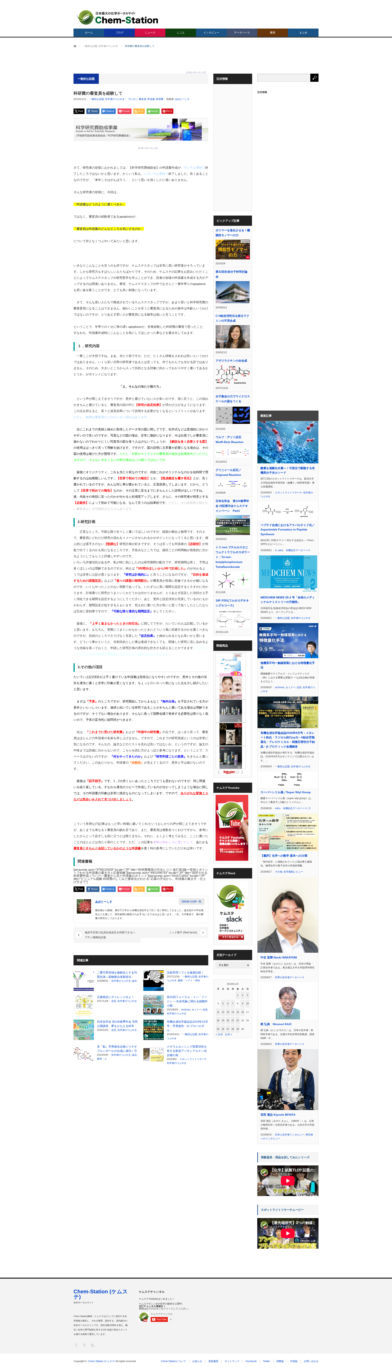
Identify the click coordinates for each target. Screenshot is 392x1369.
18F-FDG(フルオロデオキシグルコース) (232, 603)
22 (237, 1020)
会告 (113, 1001)
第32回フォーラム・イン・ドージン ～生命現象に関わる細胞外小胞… (187, 1001)
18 (218, 1020)
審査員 (142, 99)
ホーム (89, 32)
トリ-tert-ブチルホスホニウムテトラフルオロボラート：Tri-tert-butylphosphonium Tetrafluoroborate (233, 557)
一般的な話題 (96, 99)
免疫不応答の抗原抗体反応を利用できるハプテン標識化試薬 (110, 935)
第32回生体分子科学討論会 (231, 274)
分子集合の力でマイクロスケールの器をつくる (233, 399)
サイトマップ (232, 1361)
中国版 (293, 1361)
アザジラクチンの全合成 (231, 360)
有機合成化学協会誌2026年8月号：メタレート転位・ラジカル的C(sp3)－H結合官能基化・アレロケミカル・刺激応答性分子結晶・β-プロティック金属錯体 (288, 739)
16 (242, 1012)
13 (228, 1012)
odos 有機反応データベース (294, 550)
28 (233, 1029)
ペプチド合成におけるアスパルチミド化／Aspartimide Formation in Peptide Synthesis (288, 529)
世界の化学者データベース (289, 977)
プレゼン (133, 99)
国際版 (280, 1361)
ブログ (120, 32)
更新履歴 (213, 1361)
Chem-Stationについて (173, 1361)
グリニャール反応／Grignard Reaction (228, 472)
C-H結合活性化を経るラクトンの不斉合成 (232, 318)
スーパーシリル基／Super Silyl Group (286, 792)
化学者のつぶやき (115, 99)
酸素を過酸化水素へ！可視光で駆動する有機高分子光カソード (288, 470)
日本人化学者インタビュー (289, 1134)
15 (237, 1012)
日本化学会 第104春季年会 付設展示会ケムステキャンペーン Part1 (232, 505)
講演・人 (102, 1058)
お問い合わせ (311, 1361)
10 (247, 1003)
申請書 (151, 99)
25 (218, 1029)
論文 (134, 980)
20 (228, 1020)
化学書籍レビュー (293, 871)
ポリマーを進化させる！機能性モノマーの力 (233, 233)
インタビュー (211, 32)
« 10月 (219, 1034)
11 (218, 1012)
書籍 (272, 32)
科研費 (159, 99)
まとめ (303, 32)
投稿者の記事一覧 (191, 901)
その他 (278, 871)
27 (228, 1029)
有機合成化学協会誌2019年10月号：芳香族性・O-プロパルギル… (187, 1026)
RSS (92, 1345)
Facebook (251, 1361)
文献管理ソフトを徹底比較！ (185, 972)
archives (185, 1009)
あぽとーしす (182, 99)
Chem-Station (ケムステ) (101, 1294)
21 (233, 1020)
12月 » (228, 1034)
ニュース (150, 32)
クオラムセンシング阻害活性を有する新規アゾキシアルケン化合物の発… (187, 1051)
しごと (181, 32)
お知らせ (197, 1361)
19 (223, 1020)
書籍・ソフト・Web (189, 980)
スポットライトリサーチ (193, 1059)
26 (223, 1029)
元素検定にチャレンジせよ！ (115, 997)
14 (233, 1012)
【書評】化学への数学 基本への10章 (284, 855)
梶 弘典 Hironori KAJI (276, 1024)
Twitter (266, 1361)
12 (223, 1012)
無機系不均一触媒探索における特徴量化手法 (288, 665)
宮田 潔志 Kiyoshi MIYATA (278, 1114)
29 (237, 1029)
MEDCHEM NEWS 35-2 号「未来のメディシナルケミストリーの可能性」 (288, 600)
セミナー (197, 1009)
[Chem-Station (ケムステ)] (118, 17)
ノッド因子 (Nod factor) (183, 932)
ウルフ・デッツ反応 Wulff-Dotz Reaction (230, 439)
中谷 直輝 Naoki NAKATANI (279, 957)
